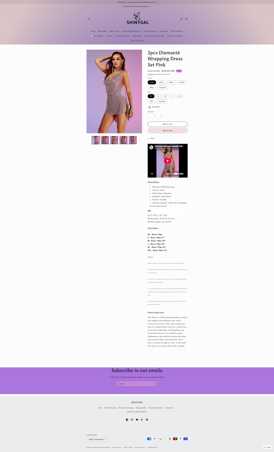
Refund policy (117, 447)
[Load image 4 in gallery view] (123, 140)
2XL (151, 101)
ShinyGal (94, 447)
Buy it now (167, 131)
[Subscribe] (154, 383)
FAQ (100, 408)
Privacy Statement (155, 408)
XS (151, 96)
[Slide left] (88, 140)
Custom (162, 87)
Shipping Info (141, 408)
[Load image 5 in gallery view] (133, 140)
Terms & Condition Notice (137, 412)
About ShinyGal (110, 408)
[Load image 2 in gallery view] (105, 140)
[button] (88, 18)
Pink (152, 82)
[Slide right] (139, 140)
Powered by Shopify (104, 447)
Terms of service (140, 447)
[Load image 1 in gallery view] (96, 140)
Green (181, 82)
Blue (152, 87)
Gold (161, 82)
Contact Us (169, 408)
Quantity (151, 112)
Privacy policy (128, 447)
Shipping (151, 74)
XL (180, 96)
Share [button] (152, 138)
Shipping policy (152, 447)
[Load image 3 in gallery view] (114, 140)
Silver (171, 82)
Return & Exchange (125, 408)
